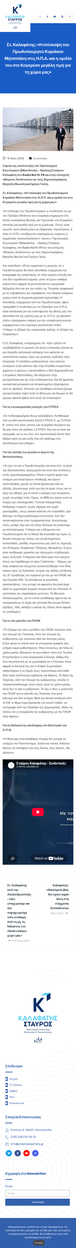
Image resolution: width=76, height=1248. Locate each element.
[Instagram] (35, 1153)
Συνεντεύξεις (40, 158)
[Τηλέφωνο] (62, 16)
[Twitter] (40, 16)
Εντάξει (39, 1242)
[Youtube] (54, 16)
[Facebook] (47, 16)
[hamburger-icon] (69, 17)
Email (8, 1186)
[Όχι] (71, 1235)
